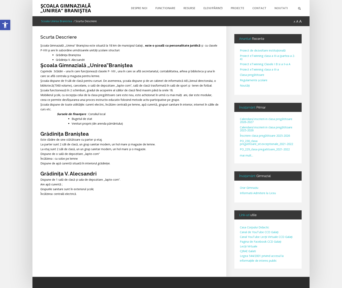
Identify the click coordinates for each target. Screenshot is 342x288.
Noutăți (245, 85)
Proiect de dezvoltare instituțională (263, 50)
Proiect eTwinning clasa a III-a (259, 69)
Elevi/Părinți (213, 8)
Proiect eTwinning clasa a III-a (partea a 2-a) (267, 57)
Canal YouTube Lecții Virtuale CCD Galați (266, 237)
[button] (5, 25)
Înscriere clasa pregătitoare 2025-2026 (265, 135)
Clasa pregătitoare (252, 75)
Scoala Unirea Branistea (56, 21)
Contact (259, 8)
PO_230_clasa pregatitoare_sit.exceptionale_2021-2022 (266, 142)
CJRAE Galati (248, 251)
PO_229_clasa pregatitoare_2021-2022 (265, 149)
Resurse (189, 8)
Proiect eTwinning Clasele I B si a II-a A (265, 64)
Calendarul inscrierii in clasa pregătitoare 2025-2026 (266, 129)
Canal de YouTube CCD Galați (259, 232)
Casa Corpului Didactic (254, 227)
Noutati (281, 8)
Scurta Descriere (58, 37)
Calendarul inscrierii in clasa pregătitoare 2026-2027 (266, 120)
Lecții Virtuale (248, 246)
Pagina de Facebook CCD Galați (260, 241)
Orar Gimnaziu (249, 188)
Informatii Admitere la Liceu (258, 193)
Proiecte (237, 8)
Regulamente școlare (253, 80)
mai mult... (246, 155)
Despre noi (139, 8)
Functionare (165, 8)
